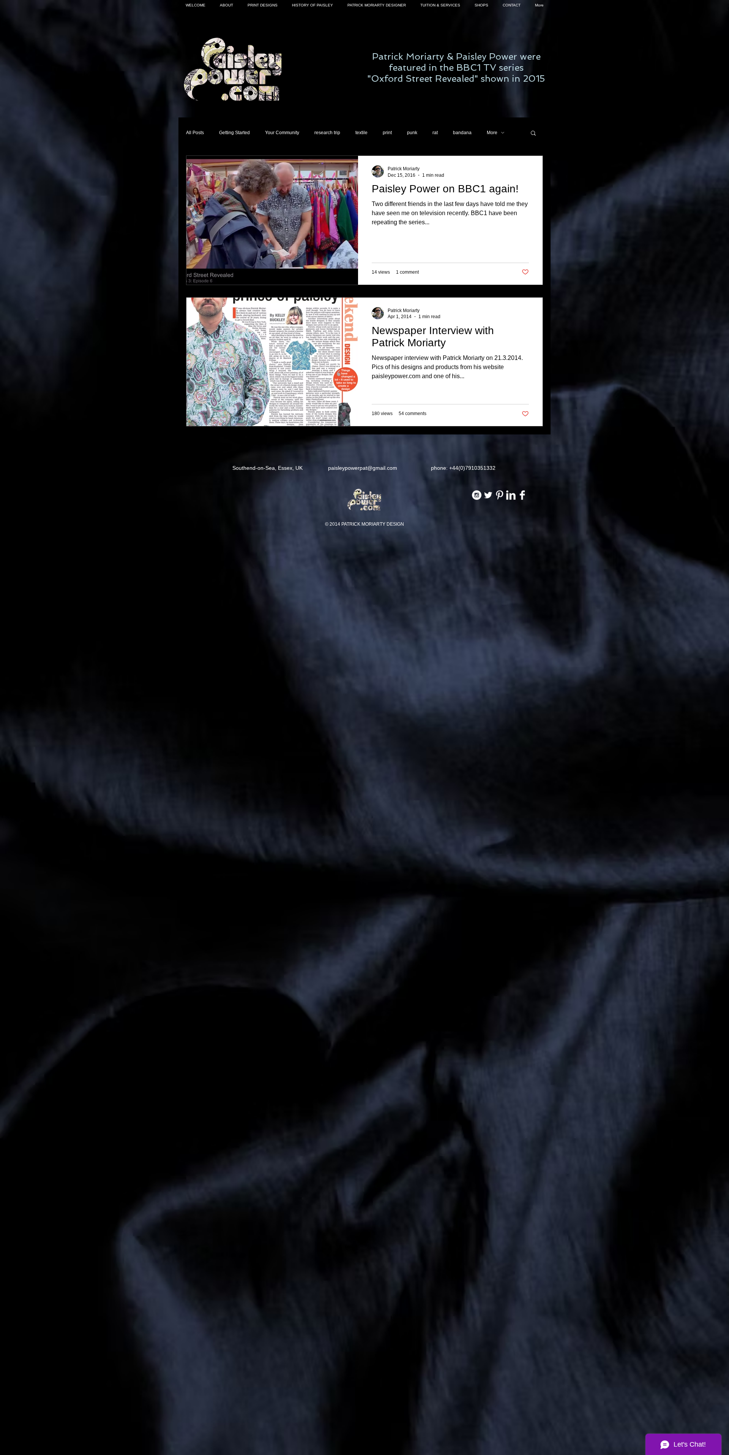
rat (435, 132)
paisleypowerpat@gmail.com (362, 468)
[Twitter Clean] (488, 495)
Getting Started (234, 132)
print (387, 132)
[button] (533, 134)
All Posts (195, 132)
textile (361, 132)
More (492, 132)
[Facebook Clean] (522, 495)
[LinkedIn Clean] (511, 495)
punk (412, 132)
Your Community (282, 132)
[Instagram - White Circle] (476, 495)
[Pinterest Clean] (499, 495)
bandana (462, 132)
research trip (327, 132)
